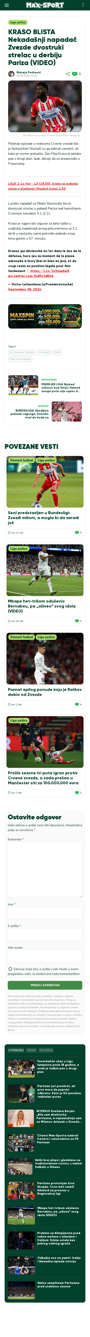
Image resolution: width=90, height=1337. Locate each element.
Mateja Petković (29, 72)
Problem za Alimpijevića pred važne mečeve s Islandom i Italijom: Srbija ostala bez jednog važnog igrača (58, 1238)
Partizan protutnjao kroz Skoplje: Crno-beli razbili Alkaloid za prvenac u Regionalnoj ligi (56, 1188)
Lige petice (18, 22)
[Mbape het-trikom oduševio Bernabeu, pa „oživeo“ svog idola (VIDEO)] (45, 570)
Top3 (57, 352)
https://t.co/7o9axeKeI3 (49, 271)
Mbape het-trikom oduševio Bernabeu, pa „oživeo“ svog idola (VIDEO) (42, 606)
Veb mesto (15, 947)
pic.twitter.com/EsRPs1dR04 (31, 276)
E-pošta (14, 926)
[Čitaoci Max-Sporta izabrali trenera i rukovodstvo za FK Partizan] (21, 1143)
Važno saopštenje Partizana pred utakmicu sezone (58, 1284)
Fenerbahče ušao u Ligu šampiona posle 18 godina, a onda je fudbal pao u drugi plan (58, 1066)
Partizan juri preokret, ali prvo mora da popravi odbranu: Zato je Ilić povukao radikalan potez (59, 1091)
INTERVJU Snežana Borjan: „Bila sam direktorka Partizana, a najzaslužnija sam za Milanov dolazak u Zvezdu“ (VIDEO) (59, 1118)
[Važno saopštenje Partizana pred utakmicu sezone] (21, 1290)
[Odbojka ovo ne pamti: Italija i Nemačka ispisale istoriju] (21, 1265)
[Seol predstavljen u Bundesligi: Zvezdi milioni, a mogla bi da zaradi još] (45, 482)
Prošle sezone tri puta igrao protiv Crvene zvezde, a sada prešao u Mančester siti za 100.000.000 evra (43, 777)
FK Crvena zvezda (22, 352)
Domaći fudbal (21, 460)
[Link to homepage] (45, 5)
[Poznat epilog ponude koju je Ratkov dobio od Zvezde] (45, 658)
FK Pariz (44, 352)
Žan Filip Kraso (20, 359)
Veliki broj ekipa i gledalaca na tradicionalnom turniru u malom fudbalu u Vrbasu (58, 1163)
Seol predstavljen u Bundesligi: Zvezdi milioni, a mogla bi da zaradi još (43, 517)
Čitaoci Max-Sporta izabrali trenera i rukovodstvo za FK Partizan (57, 1139)
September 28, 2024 (24, 289)
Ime (11, 904)
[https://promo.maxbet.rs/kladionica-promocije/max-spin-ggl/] (45, 316)
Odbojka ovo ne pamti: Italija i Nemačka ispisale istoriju (59, 1259)
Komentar (16, 839)
